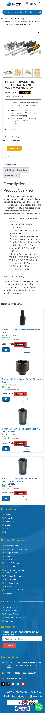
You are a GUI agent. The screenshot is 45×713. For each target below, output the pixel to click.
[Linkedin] (18, 684)
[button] (38, 33)
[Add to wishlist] (8, 155)
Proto (11, 344)
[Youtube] (23, 684)
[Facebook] (13, 684)
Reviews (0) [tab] (11, 175)
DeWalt (15, 92)
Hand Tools (14, 18)
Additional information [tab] (16, 170)
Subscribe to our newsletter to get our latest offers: (20, 633)
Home (4, 18)
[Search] (40, 12)
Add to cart (14, 148)
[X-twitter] (3, 684)
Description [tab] (10, 164)
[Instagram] (8, 684)
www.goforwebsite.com (22, 698)
